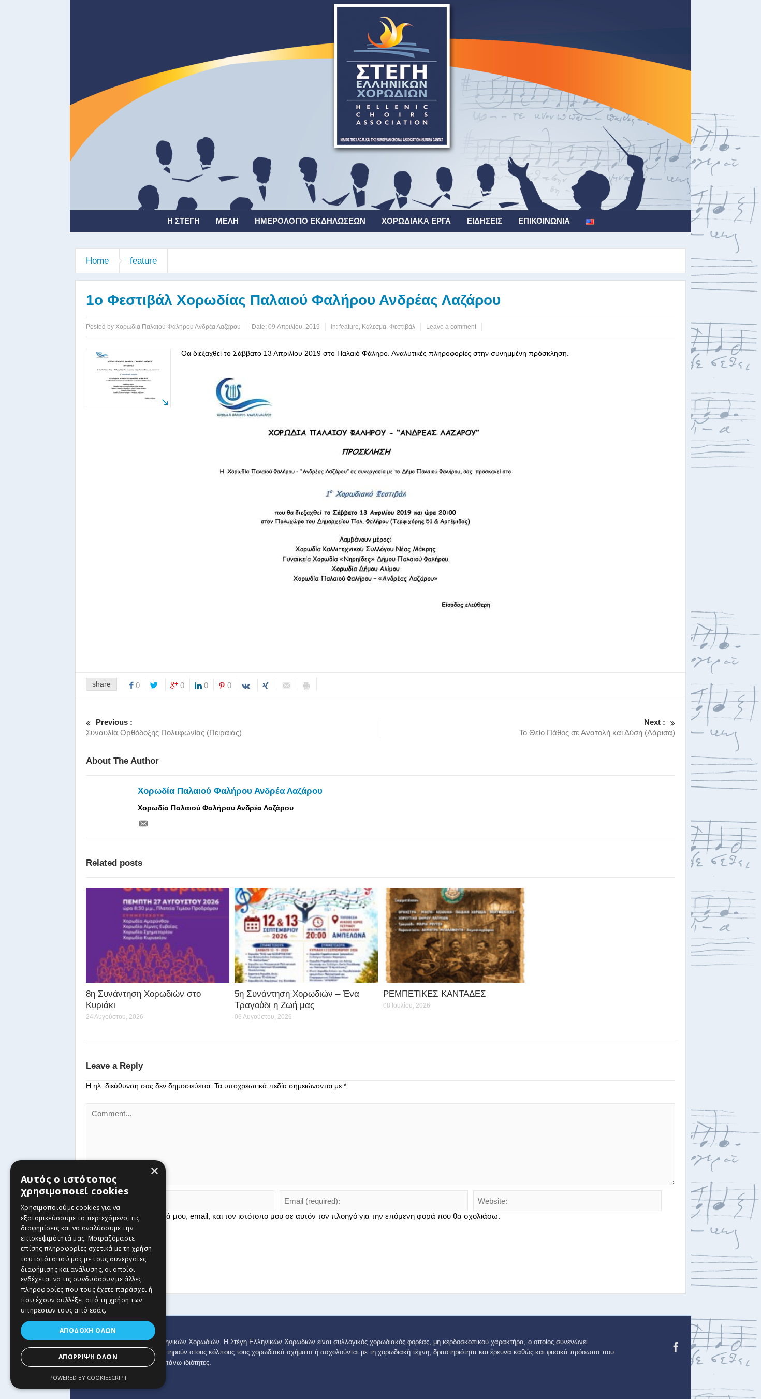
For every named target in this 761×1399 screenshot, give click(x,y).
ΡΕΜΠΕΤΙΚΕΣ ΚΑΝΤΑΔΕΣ (434, 994)
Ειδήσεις (484, 220)
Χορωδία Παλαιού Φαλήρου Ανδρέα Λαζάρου (230, 791)
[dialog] (88, 1274)
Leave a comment (451, 326)
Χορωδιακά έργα (416, 220)
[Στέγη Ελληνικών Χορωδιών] (380, 104)
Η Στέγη (183, 220)
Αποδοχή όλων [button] (88, 1330)
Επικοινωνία (544, 220)
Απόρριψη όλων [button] (88, 1356)
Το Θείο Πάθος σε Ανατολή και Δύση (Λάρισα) (597, 727)
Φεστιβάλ (402, 326)
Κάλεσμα (374, 326)
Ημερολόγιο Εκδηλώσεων (310, 220)
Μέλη (227, 220)
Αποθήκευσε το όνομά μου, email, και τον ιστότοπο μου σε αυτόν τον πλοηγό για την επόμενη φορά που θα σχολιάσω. (297, 1216)
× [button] (154, 1171)
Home (97, 261)
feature (143, 261)
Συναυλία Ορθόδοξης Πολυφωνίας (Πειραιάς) (164, 727)
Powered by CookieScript (88, 1377)
